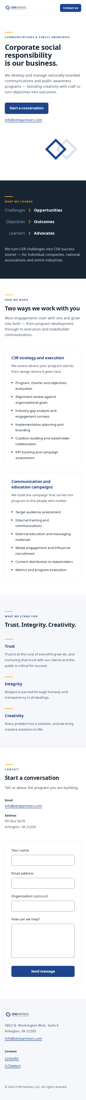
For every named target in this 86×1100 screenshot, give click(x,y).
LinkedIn (12, 1058)
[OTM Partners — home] (16, 8)
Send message (43, 971)
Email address (22, 873)
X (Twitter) (13, 1065)
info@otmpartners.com (23, 120)
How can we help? (25, 919)
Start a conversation (27, 108)
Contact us (70, 8)
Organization (29, 896)
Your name (20, 850)
